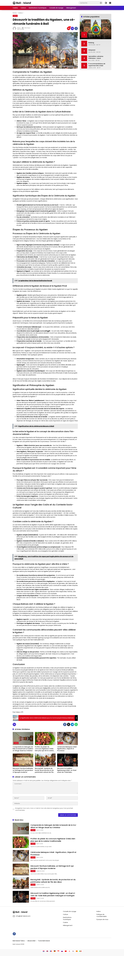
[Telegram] (72, 724)
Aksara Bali (31, 941)
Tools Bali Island (44, 941)
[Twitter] (68, 724)
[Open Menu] (110, 3)
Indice (98, 911)
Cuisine (65, 922)
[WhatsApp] (76, 724)
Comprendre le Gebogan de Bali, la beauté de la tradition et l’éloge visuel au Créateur (23, 749)
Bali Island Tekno (19, 941)
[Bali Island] (22, 3)
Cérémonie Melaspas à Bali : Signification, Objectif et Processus (67, 749)
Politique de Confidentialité (101, 915)
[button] (101, 2)
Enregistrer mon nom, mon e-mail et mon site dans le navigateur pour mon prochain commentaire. (44, 809)
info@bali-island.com (23, 916)
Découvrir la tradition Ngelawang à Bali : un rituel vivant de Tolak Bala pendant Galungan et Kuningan (66, 770)
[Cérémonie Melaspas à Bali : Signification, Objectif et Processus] (67, 738)
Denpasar (91, 50)
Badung (91, 43)
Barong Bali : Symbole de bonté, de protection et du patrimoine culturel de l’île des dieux (44, 770)
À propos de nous (102, 919)
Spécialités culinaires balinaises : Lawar (95, 57)
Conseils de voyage (69, 911)
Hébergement (67, 925)
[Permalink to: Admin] (15, 28)
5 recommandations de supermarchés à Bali (96, 65)
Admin (19, 27)
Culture (15, 16)
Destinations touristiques (67, 918)
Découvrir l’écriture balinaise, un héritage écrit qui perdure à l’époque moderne (23, 770)
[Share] (76, 28)
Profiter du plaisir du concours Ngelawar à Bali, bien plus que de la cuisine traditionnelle (44, 749)
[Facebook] (64, 724)
